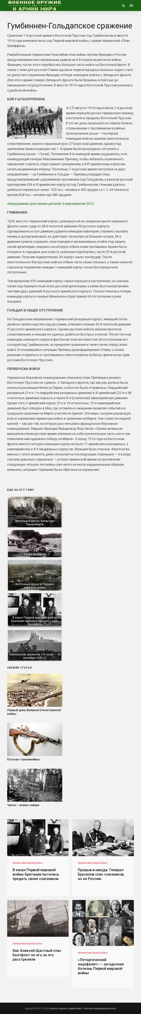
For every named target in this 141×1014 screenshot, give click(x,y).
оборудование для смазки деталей (34, 204)
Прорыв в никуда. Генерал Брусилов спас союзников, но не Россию (101, 874)
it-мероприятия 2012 (78, 204)
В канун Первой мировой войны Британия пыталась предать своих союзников (36, 874)
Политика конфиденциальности (99, 1008)
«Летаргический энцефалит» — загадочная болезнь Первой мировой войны (101, 966)
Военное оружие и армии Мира (65, 1008)
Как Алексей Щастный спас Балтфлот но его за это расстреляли (37, 955)
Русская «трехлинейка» (23, 759)
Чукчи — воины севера (23, 805)
